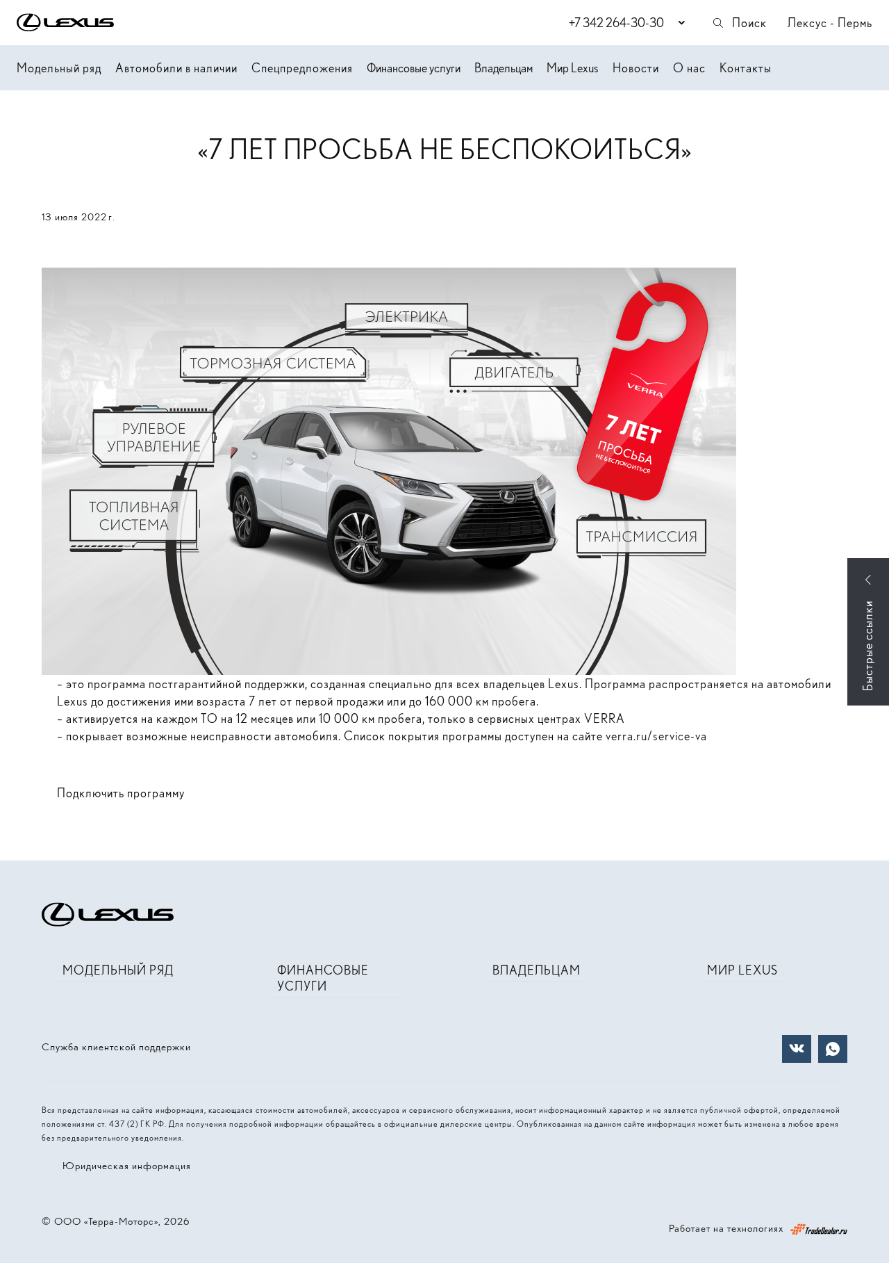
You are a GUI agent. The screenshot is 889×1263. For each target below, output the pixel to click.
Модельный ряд (59, 67)
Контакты (746, 67)
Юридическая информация (127, 1165)
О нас (689, 67)
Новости (636, 67)
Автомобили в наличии (176, 67)
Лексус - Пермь (830, 22)
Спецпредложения (302, 67)
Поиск (749, 22)
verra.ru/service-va (656, 735)
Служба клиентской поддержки (116, 1047)
